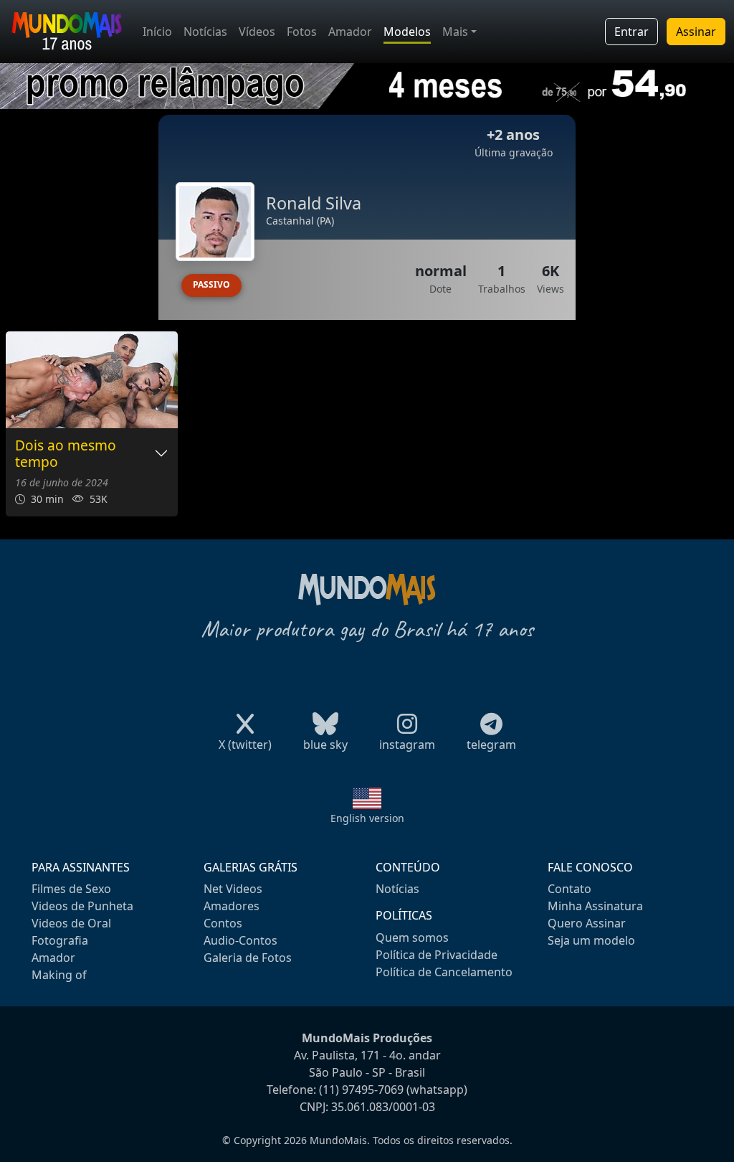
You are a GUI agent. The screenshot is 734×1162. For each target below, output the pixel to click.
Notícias (205, 31)
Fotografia (60, 940)
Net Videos (233, 889)
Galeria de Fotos (248, 957)
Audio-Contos (240, 940)
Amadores (231, 906)
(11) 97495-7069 (361, 1089)
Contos (223, 923)
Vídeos (257, 31)
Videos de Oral (71, 923)
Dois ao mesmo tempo (65, 454)
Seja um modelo (591, 940)
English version (367, 818)
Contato (569, 889)
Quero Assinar (587, 923)
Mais (455, 31)
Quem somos (412, 937)
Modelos (407, 31)
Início (157, 31)
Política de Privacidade (436, 955)
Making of (59, 975)
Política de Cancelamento (444, 972)
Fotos (302, 31)
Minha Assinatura (595, 906)
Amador (350, 31)
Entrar (631, 31)
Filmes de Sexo (71, 889)
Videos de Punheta (82, 906)
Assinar (696, 31)
